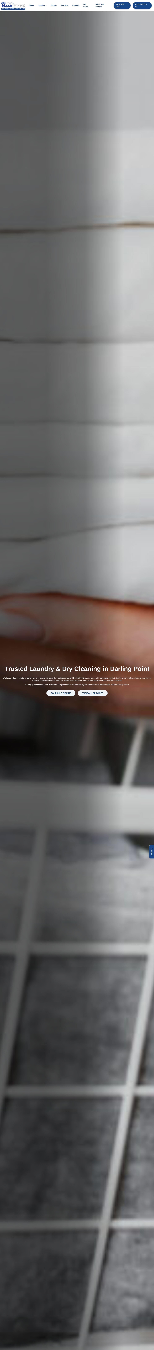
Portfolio (75, 5)
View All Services (92, 693)
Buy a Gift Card (120, 5)
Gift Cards (85, 5)
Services (41, 5)
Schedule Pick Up (61, 693)
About (53, 5)
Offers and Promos (99, 5)
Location (64, 5)
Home (31, 5)
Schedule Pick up (141, 5)
